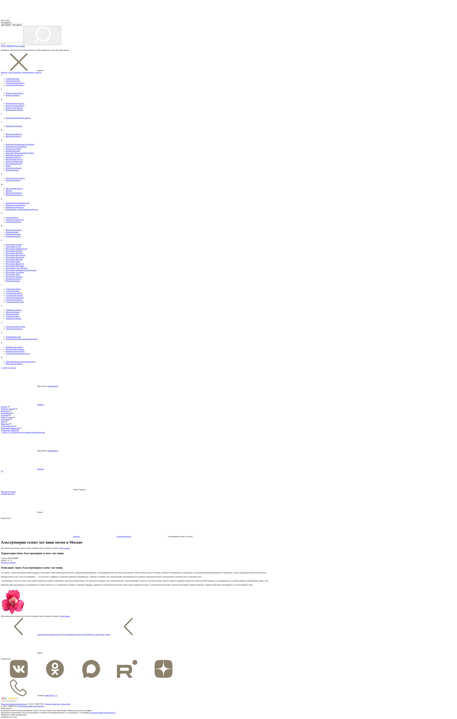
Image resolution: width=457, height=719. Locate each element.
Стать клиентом (7, 426)
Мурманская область (14, 195)
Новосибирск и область (31, 72)
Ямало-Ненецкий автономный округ (21, 362)
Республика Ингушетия (15, 255)
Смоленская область (14, 300)
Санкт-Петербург (15, 72)
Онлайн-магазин (38, 432)
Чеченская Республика (15, 349)
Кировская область (13, 157)
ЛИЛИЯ (10, 46)
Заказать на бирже (8, 563)
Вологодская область (14, 108)
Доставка (5, 415)
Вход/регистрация (23, 432)
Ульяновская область (14, 329)
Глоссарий (5, 420)
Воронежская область (14, 110)
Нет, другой (17, 25)
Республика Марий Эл (15, 264)
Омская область (12, 218)
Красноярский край (14, 164)
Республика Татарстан (15, 272)
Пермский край (12, 232)
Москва (4, 72)
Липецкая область (13, 180)
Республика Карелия (14, 259)
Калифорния (53, 386)
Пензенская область (14, 230)
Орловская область (13, 222)
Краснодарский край (14, 162)
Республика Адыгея (14, 244)
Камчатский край (13, 151)
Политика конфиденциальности (14, 704)
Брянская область (13, 95)
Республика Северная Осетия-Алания (21, 270)
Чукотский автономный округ (18, 354)
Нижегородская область (15, 205)
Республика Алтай (13, 247)
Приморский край (13, 234)
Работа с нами (7, 417)
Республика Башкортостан (16, 249)
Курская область (12, 170)
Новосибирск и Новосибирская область (22, 209)
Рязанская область (13, 281)
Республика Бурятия (14, 251)
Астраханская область (15, 85)
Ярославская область (14, 364)
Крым (8, 166)
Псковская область (13, 236)
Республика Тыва (13, 274)
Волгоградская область (15, 106)
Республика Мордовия (15, 266)
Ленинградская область (15, 178)
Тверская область (13, 312)
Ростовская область (13, 279)
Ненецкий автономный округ (18, 203)
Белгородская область (14, 93)
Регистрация (65, 548)
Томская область (12, 314)
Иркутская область (13, 136)
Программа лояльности (10, 428)
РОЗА (3, 46)
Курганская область (14, 168)
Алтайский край (12, 79)
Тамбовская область (14, 310)
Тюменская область (13, 319)
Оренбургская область (15, 220)
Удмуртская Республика (15, 327)
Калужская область (13, 149)
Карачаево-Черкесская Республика (20, 153)
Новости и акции (8, 409)
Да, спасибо (6, 25)
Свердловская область (15, 298)
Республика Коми (13, 262)
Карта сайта (65, 704)
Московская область (14, 193)
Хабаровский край (13, 337)
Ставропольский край (15, 302)
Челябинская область (14, 347)
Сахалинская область (14, 295)
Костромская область (14, 159)
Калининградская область (16, 147)
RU (2, 471)
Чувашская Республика (15, 351)
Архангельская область (15, 83)
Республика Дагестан (14, 253)
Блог (3, 422)
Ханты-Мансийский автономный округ (22, 339)
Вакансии (5, 424)
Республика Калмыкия (15, 257)
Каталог (4, 407)
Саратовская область (14, 293)
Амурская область (13, 81)
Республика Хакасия (14, 277)
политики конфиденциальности (102, 713)
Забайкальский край (14, 126)
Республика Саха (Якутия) (16, 268)
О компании (6, 413)
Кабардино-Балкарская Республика (20, 144)
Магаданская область (14, 188)
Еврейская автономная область (18, 118)
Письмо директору (52, 704)
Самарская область (13, 289)
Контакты (5, 411)
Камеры (40, 405)
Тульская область (13, 316)
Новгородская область (15, 207)
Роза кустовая (19, 46)
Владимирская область (15, 103)
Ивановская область (14, 134)
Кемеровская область (14, 155)
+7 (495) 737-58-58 (8, 368)
